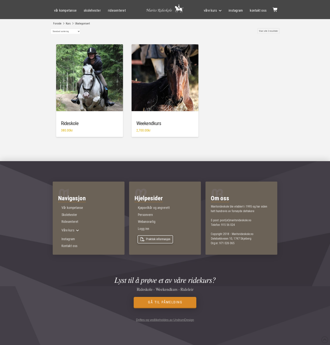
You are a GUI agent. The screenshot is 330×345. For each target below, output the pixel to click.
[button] (275, 9)
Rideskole (69, 123)
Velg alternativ (166, 109)
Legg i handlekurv (91, 109)
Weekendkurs (148, 123)
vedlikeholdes (159, 320)
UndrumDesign (183, 320)
